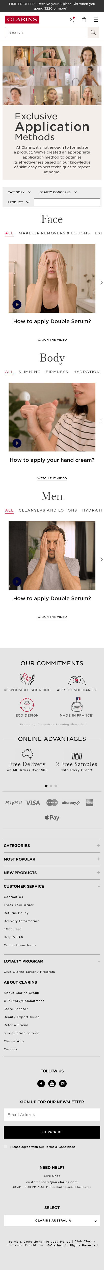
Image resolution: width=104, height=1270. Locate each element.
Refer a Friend (16, 1025)
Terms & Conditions (60, 1147)
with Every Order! (77, 766)
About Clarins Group (21, 993)
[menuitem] (72, 20)
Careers (10, 1049)
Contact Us (13, 897)
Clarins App (14, 1041)
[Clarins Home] (22, 19)
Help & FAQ (14, 937)
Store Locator (16, 1009)
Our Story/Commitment (24, 1001)
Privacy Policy (58, 1241)
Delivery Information (21, 921)
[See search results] (93, 32)
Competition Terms (20, 945)
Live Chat (52, 1176)
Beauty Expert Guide (22, 1017)
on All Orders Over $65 (27, 766)
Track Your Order (19, 905)
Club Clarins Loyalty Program (29, 972)
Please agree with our (42, 1147)
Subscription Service (21, 1033)
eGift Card (13, 929)
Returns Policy (16, 913)
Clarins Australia (53, 1220)
